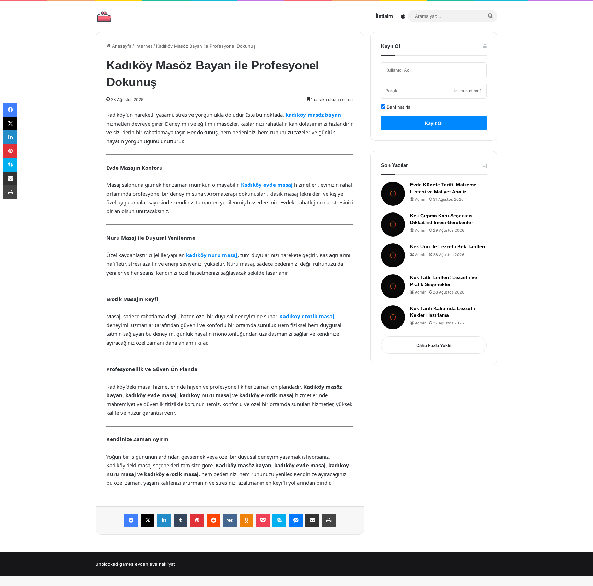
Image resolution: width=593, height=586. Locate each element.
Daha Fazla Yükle (434, 345)
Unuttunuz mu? (466, 90)
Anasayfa (121, 46)
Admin (420, 199)
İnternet (143, 46)
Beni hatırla (397, 107)
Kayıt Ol (434, 123)
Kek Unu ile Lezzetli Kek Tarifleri (447, 246)
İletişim (384, 16)
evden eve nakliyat (155, 564)
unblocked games (114, 564)
